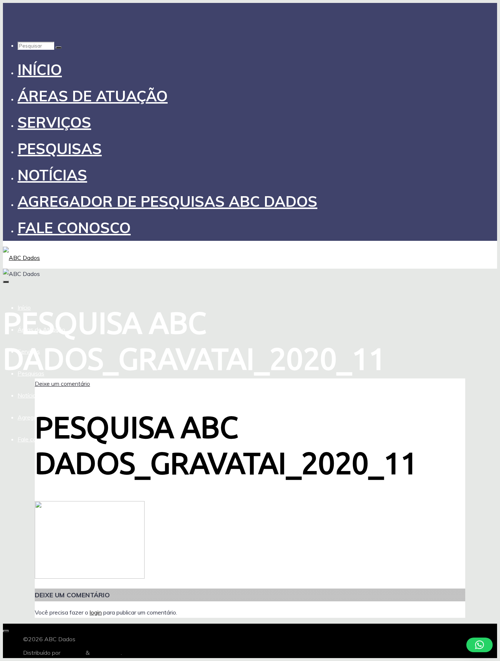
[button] (479, 645)
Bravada (72, 652)
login (96, 612)
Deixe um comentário (62, 383)
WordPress (106, 652)
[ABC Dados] (21, 257)
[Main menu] (6, 282)
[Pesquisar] (58, 47)
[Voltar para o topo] (6, 631)
